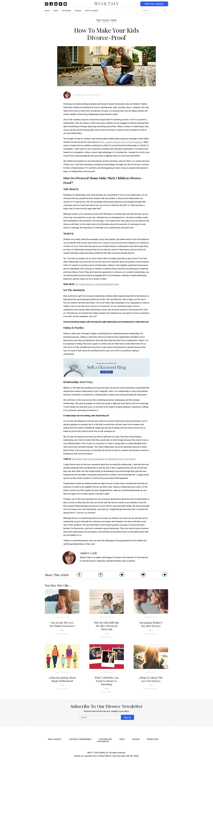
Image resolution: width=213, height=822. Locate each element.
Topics (55, 11)
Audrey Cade (81, 95)
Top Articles (66, 11)
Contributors (105, 739)
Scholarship (103, 741)
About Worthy (55, 739)
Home (47, 11)
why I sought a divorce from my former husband (121, 142)
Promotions (152, 739)
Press (122, 739)
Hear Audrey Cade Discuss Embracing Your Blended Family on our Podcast (103, 459)
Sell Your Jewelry (154, 3)
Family (113, 20)
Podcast (78, 11)
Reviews (136, 739)
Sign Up (127, 717)
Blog (98, 20)
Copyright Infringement (80, 739)
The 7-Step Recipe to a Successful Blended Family (97, 284)
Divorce (105, 20)
